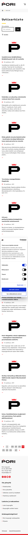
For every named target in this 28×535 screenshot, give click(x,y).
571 (16, 446)
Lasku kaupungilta (8, 505)
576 (10, 450)
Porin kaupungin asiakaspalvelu (11, 518)
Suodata (6, 34)
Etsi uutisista (5, 26)
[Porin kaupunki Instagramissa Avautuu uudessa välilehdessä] (5, 477)
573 (23, 446)
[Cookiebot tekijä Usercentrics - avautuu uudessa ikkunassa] (20, 240)
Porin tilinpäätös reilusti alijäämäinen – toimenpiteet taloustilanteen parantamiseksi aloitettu (14, 337)
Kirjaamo (5, 521)
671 (16, 450)
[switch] (24, 270)
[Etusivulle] (8, 4)
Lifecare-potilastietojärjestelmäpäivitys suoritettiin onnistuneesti (12, 219)
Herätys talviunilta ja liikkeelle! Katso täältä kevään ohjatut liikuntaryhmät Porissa (14, 378)
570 (12, 446)
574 (3, 450)
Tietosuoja (4, 530)
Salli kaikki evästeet (14, 289)
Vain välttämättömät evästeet (14, 294)
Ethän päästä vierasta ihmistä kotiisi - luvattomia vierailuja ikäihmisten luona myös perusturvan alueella (13, 139)
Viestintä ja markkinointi (9, 496)
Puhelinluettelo (7, 486)
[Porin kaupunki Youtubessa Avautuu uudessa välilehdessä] (7, 477)
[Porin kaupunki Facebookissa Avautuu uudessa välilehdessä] (3, 477)
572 (19, 446)
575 (7, 450)
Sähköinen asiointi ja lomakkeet (11, 492)
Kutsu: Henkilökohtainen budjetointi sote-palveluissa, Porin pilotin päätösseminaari (14, 416)
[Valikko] (24, 4)
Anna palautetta (7, 489)
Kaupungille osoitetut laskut (10, 508)
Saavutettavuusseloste (15, 530)
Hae (18, 29)
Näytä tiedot (20, 285)
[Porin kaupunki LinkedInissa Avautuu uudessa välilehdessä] (10, 477)
